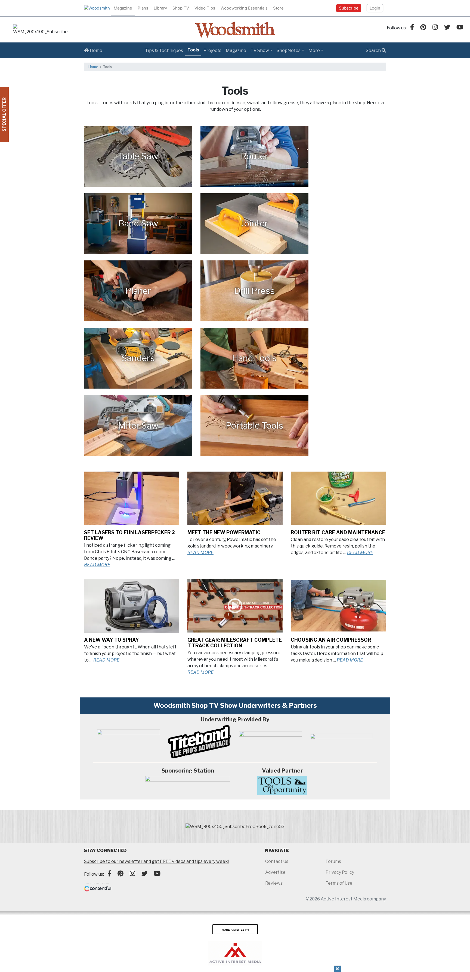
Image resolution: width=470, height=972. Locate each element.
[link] (40, 29)
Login (375, 8)
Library (160, 8)
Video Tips (204, 8)
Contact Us (276, 861)
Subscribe (348, 8)
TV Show (260, 50)
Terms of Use (339, 883)
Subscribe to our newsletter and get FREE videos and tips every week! (156, 861)
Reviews (274, 883)
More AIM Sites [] (235, 929)
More (314, 50)
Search (374, 50)
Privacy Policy (340, 872)
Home (95, 50)
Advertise (275, 872)
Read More (97, 564)
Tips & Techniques (164, 50)
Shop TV (180, 8)
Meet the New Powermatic (224, 532)
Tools (193, 50)
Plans (143, 8)
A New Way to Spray (111, 640)
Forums (333, 861)
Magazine (123, 8)
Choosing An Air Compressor (331, 640)
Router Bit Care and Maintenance (338, 532)
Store (278, 8)
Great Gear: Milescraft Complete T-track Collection (234, 642)
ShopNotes (289, 50)
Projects (212, 50)
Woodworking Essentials (244, 8)
